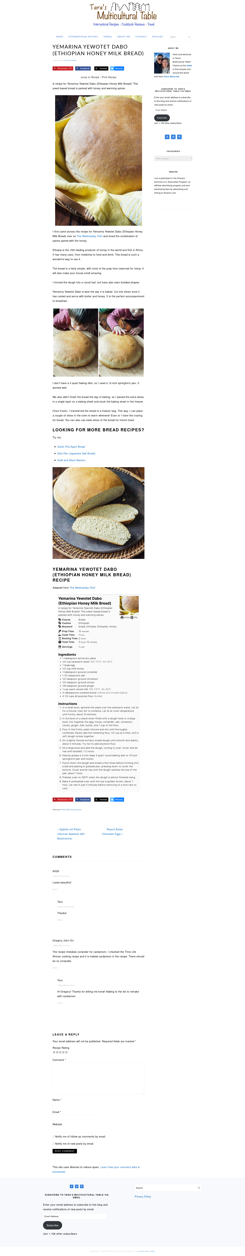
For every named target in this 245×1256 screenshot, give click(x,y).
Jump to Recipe (90, 77)
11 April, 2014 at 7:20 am (61, 876)
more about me (172, 76)
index (189, 65)
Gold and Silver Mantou (71, 460)
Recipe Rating (61, 1048)
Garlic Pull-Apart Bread (71, 446)
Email (57, 1112)
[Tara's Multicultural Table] (122, 28)
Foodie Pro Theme (147, 1251)
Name (57, 1100)
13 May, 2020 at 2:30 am (61, 945)
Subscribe (162, 117)
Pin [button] (135, 617)
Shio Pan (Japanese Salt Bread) (76, 453)
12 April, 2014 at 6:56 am (65, 907)
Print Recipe (109, 77)
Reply (55, 889)
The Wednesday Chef (89, 236)
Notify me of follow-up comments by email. (80, 1136)
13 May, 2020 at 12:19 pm (66, 985)
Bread (63, 809)
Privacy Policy (143, 1196)
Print (127, 617)
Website (57, 1124)
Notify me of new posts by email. (74, 1143)
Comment (59, 1060)
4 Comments (72, 60)
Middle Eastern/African (74, 809)
